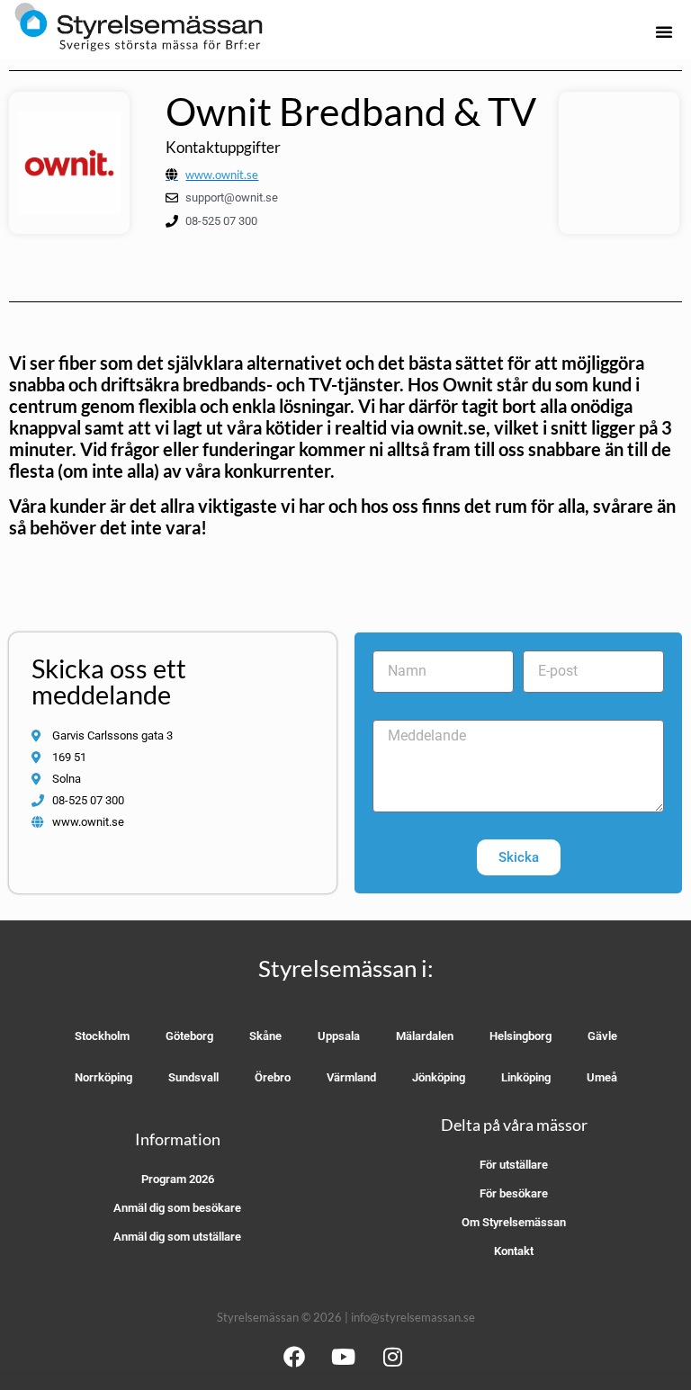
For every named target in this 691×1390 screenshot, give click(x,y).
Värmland (351, 1077)
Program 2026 (177, 1179)
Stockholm (102, 1036)
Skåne (265, 1036)
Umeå (602, 1077)
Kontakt (514, 1251)
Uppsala (339, 1036)
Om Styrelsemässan (514, 1222)
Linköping (526, 1077)
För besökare (514, 1193)
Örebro (273, 1077)
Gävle (602, 1036)
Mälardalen (424, 1036)
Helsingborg (520, 1036)
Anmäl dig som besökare (177, 1208)
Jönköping (438, 1077)
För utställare (514, 1164)
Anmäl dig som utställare (177, 1236)
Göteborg (189, 1036)
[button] (664, 31)
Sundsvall (193, 1077)
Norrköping (103, 1077)
